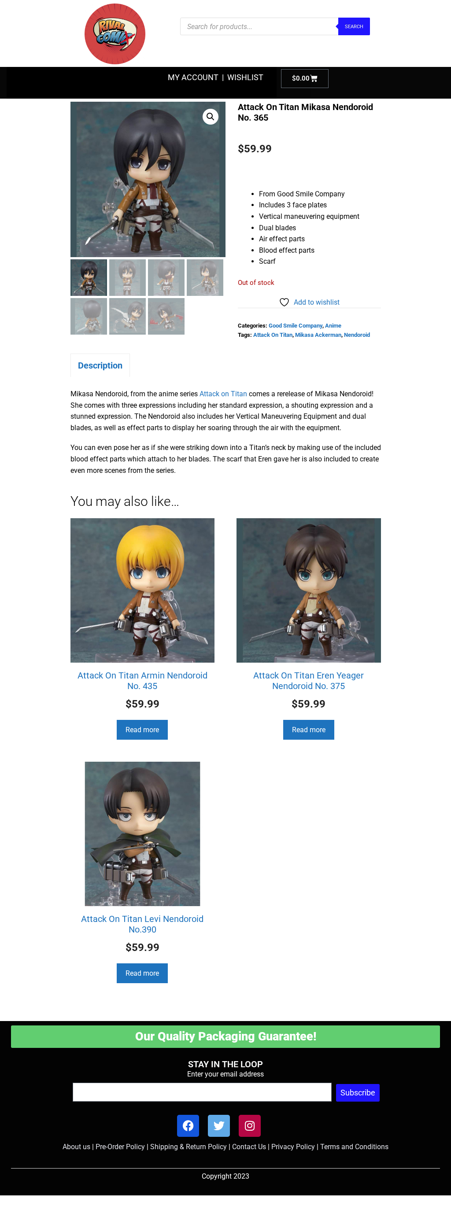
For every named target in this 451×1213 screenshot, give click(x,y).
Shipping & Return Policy (188, 1147)
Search (354, 26)
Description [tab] (100, 365)
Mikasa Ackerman (318, 335)
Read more (142, 730)
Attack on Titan (223, 394)
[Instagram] (250, 1126)
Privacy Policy (293, 1147)
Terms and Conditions (354, 1147)
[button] (210, 117)
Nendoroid (357, 335)
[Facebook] (188, 1126)
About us (76, 1147)
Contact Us (249, 1147)
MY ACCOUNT (193, 77)
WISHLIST (245, 77)
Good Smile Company (295, 325)
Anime (333, 325)
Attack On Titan (272, 335)
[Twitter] (219, 1126)
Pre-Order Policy (120, 1147)
